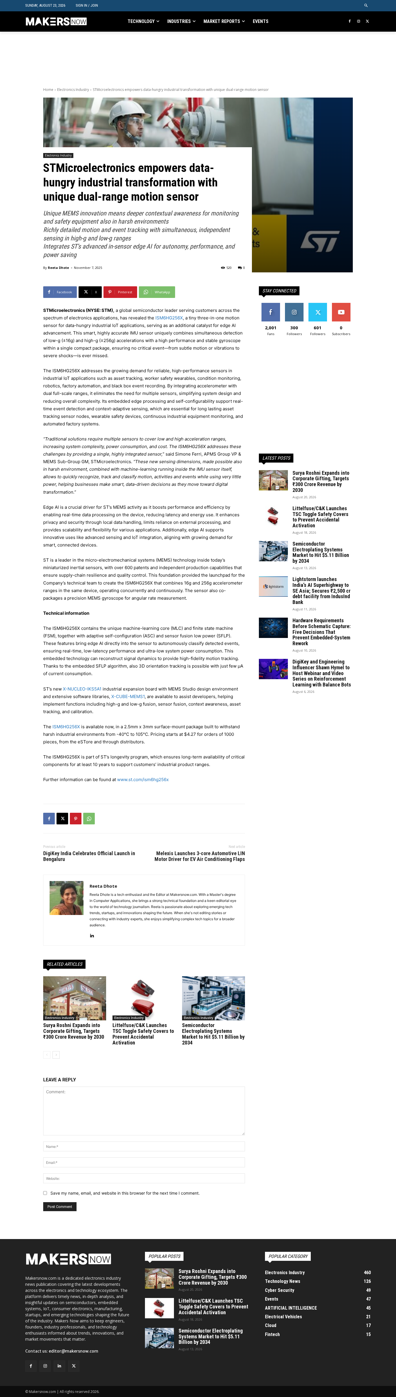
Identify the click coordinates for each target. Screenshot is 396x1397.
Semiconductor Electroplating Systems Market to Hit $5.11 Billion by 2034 (213, 1033)
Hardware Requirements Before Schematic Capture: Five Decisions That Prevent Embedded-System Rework (321, 631)
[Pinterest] (75, 818)
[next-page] (56, 1055)
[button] (366, 5)
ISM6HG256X (169, 318)
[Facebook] (349, 21)
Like (270, 305)
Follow (294, 305)
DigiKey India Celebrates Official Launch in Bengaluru (89, 856)
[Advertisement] (148, 59)
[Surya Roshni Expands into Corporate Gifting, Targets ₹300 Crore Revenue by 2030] (74, 998)
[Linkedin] (92, 934)
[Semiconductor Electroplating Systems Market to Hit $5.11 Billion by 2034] (213, 998)
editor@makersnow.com (73, 1351)
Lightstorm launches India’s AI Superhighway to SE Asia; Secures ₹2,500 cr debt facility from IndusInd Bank (321, 590)
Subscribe (341, 305)
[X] (367, 21)
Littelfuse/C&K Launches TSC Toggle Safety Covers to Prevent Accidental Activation (143, 1033)
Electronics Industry (73, 89)
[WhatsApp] (89, 818)
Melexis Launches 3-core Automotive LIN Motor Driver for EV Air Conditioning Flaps (200, 856)
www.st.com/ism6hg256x (143, 779)
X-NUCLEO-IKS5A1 (82, 689)
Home (48, 89)
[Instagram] (358, 21)
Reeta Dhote (58, 267)
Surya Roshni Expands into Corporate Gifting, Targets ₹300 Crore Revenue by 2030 (73, 1031)
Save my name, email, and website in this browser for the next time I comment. (125, 1193)
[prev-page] (46, 1055)
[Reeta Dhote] (66, 910)
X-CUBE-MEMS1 (128, 696)
